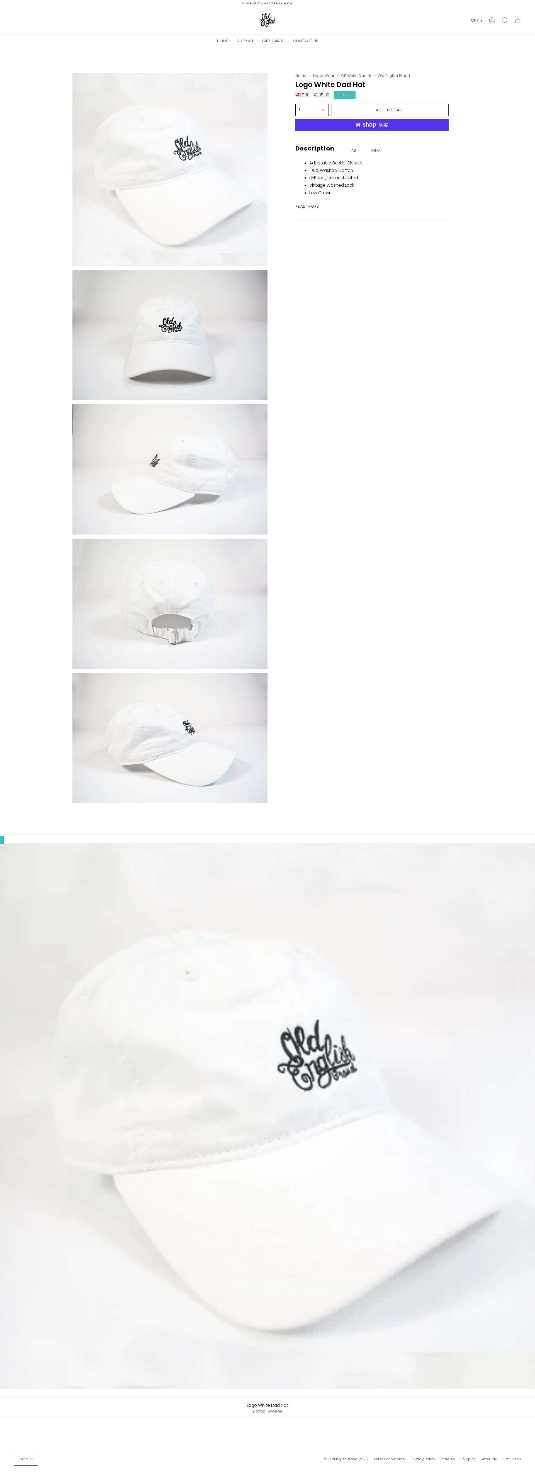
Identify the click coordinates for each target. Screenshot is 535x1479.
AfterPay (489, 1459)
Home (301, 75)
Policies (448, 1459)
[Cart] (517, 20)
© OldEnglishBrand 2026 (346, 1459)
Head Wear (323, 75)
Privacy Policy (422, 1459)
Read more (307, 206)
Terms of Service (389, 1459)
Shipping (468, 1459)
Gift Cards (511, 1459)
